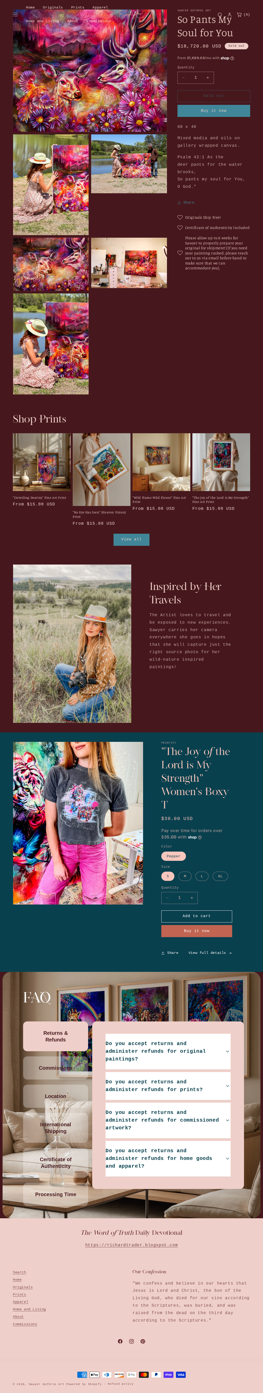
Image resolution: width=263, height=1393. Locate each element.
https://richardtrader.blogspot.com (131, 1245)
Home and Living (42, 21)
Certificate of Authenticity (56, 1163)
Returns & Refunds (55, 1036)
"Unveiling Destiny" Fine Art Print (39, 497)
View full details (207, 953)
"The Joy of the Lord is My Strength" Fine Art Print (220, 499)
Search (19, 1272)
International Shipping (55, 1128)
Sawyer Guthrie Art (46, 1384)
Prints (77, 7)
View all (131, 539)
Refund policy (121, 1384)
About (72, 21)
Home (30, 7)
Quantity (186, 67)
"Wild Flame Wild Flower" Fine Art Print (159, 499)
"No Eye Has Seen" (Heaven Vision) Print (99, 514)
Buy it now (214, 111)
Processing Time (55, 1194)
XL (220, 876)
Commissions (99, 21)
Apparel (100, 7)
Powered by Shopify (84, 1384)
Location (55, 1096)
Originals (53, 7)
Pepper (174, 856)
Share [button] (188, 202)
